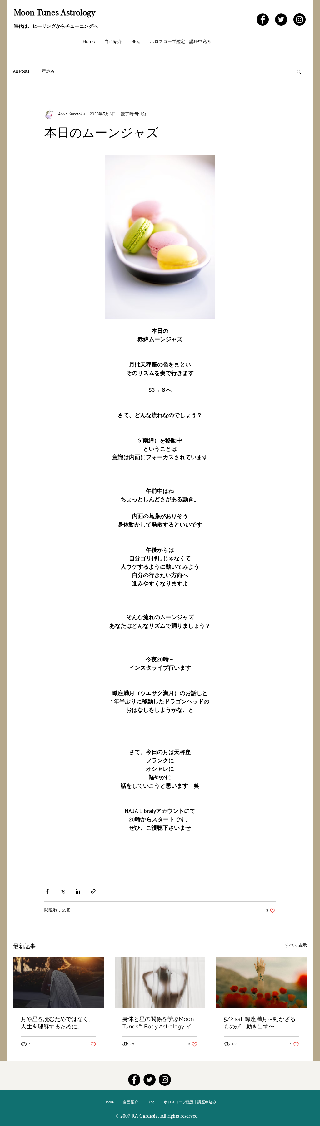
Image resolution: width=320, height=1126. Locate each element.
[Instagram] (299, 19)
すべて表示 (296, 945)
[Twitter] (281, 19)
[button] (299, 71)
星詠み (48, 71)
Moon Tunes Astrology (54, 12)
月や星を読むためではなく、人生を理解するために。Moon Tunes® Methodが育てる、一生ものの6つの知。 (57, 1023)
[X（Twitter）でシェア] (63, 891)
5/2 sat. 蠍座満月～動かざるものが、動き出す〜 (260, 1023)
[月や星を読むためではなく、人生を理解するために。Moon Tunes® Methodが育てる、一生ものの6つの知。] (58, 982)
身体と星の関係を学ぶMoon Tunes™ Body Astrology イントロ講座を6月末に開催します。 (159, 1023)
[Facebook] (263, 19)
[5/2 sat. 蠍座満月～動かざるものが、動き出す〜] (261, 982)
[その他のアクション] (272, 114)
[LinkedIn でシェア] (78, 891)
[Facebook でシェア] (47, 891)
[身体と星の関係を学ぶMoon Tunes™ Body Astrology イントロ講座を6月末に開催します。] (160, 982)
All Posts (21, 71)
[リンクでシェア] (93, 891)
